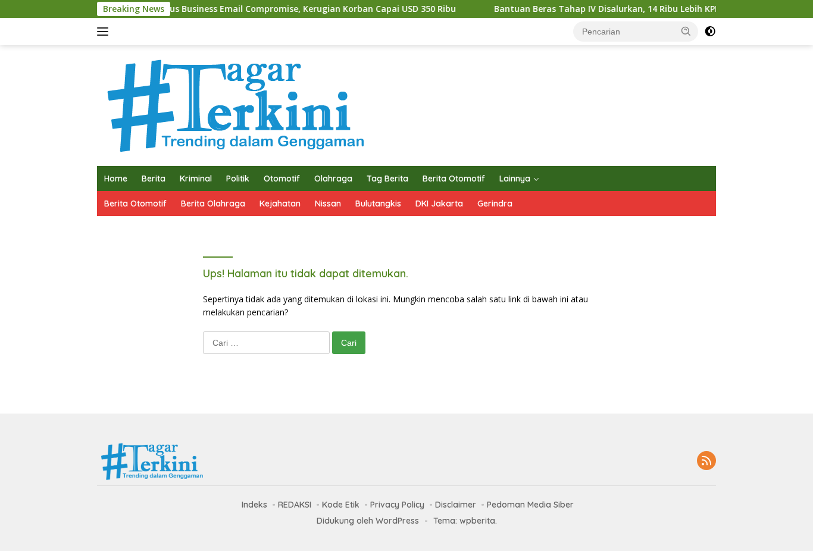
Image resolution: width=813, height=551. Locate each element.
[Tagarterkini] (232, 104)
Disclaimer (455, 504)
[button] (686, 30)
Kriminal (196, 178)
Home (115, 178)
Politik (237, 178)
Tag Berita (387, 178)
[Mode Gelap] (710, 31)
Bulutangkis (378, 203)
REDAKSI (294, 504)
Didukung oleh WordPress (368, 520)
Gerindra (494, 203)
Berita (153, 178)
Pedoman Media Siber (530, 504)
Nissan (328, 203)
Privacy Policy (397, 504)
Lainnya (514, 178)
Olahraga (333, 178)
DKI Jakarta (439, 203)
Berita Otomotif (454, 178)
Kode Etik (340, 504)
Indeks (254, 504)
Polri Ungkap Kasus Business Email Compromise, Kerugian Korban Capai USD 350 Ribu (265, 9)
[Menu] (105, 31)
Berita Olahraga (213, 203)
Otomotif (282, 178)
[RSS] (706, 461)
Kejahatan (280, 203)
